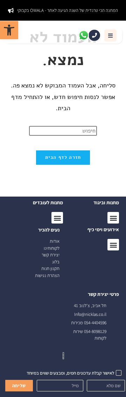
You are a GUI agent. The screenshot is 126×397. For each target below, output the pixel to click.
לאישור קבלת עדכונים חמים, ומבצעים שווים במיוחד (70, 373)
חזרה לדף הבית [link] (63, 157)
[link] (9, 30)
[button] (110, 35)
